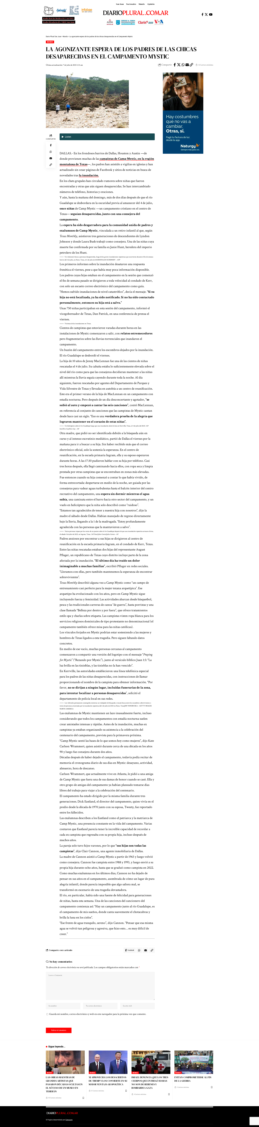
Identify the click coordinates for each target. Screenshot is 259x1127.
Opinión (150, 4)
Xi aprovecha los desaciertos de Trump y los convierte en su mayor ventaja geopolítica (108, 1081)
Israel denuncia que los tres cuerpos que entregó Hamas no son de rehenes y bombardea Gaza (150, 1083)
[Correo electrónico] (187, 65)
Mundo (142, 4)
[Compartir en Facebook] (175, 65)
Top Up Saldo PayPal (80, 1120)
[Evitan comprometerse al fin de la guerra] (193, 1062)
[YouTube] (210, 14)
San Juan (120, 4)
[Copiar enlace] (191, 65)
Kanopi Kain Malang (96, 1120)
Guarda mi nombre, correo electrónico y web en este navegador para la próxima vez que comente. (97, 1014)
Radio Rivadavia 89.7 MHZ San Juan (58, 22)
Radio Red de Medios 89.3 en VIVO (58, 18)
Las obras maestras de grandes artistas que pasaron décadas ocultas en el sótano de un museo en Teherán (64, 1084)
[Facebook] (202, 14)
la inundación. (89, 175)
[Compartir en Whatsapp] (183, 65)
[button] (107, 258)
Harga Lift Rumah (110, 1120)
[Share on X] (179, 65)
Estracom (69, 1120)
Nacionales (131, 4)
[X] (206, 14)
